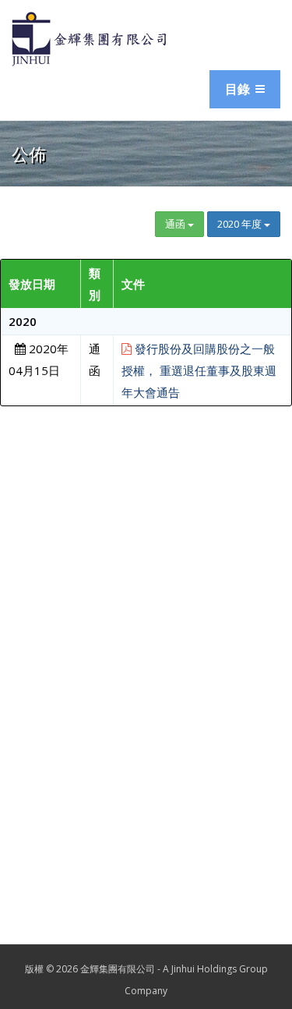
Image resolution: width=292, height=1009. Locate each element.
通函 (176, 224)
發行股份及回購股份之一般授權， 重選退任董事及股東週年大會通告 (198, 370)
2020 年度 (240, 224)
